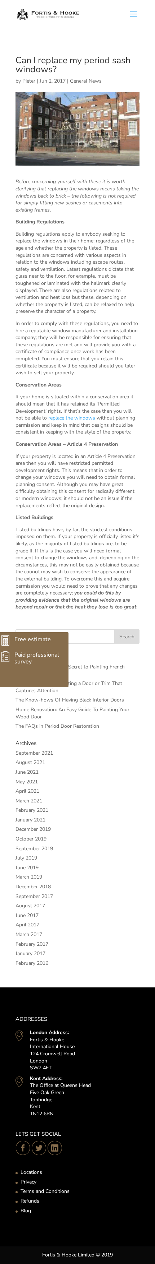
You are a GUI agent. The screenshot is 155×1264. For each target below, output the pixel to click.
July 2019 (26, 858)
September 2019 (34, 848)
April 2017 (27, 924)
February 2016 (31, 963)
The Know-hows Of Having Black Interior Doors (69, 699)
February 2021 (31, 810)
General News (86, 81)
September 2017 (34, 896)
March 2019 (28, 877)
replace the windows (71, 418)
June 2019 (27, 867)
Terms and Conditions (45, 1191)
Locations (31, 1172)
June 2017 (27, 915)
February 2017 (31, 944)
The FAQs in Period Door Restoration (57, 726)
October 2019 (30, 838)
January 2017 (30, 953)
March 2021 (28, 800)
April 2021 (27, 791)
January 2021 (30, 819)
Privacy (28, 1182)
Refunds (30, 1201)
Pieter (28, 81)
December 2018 (33, 886)
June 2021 (27, 772)
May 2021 (26, 781)
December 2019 (33, 829)
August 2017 (30, 905)
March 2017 (28, 934)
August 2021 (30, 762)
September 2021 (34, 753)
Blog (26, 1210)
